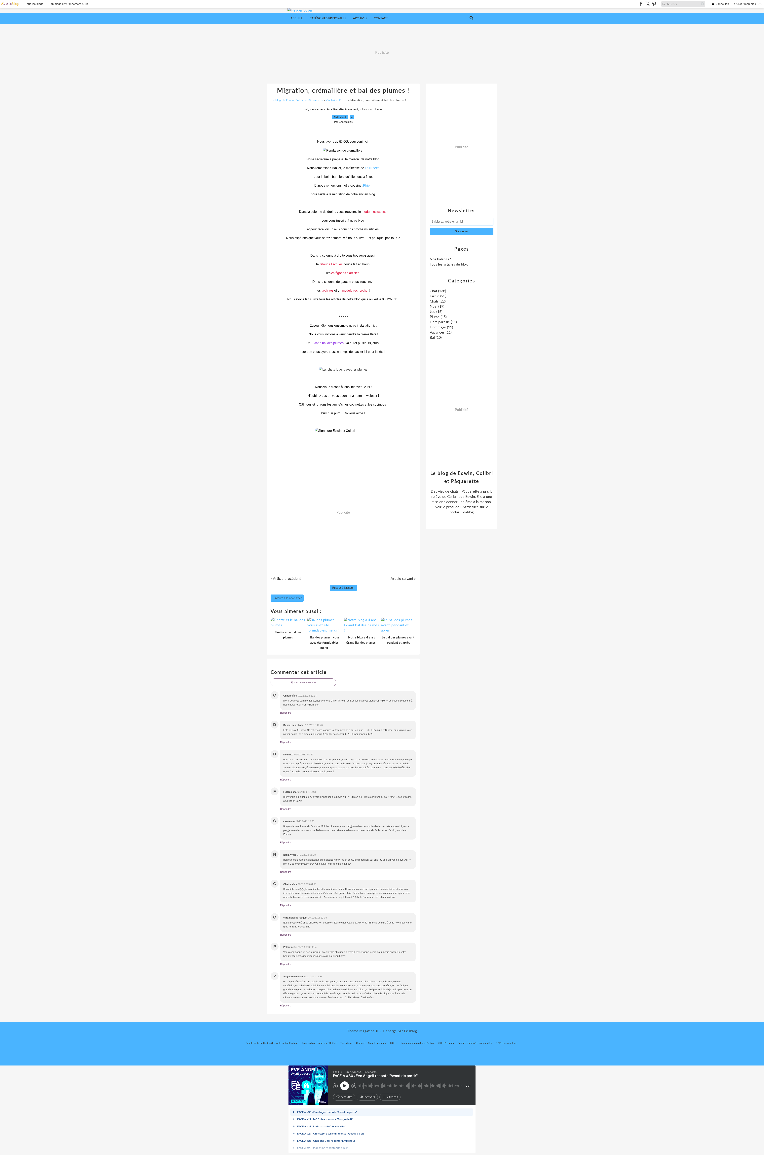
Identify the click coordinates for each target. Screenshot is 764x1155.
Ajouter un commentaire (303, 682)
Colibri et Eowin (336, 100)
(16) (436, 312)
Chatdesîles (469, 507)
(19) (437, 306)
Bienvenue (316, 109)
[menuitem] (296, 18)
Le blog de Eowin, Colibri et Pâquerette (297, 100)
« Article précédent (286, 579)
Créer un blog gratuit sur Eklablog (319, 1043)
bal (306, 109)
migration (366, 109)
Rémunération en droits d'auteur (418, 1043)
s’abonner (346, 1097)
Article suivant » (403, 579)
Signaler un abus (377, 1043)
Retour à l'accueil (343, 587)
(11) (443, 322)
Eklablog (410, 1031)
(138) (438, 291)
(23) (438, 296)
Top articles (346, 1043)
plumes (377, 109)
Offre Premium (446, 1043)
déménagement (348, 109)
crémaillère (330, 109)
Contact (381, 18)
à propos (392, 1097)
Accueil (296, 18)
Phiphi (367, 185)
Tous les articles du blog (449, 264)
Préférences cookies (506, 1043)
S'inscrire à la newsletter (287, 598)
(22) (438, 301)
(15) (438, 317)
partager (369, 1097)
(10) (436, 338)
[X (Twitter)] (647, 4)
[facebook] (640, 4)
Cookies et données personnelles (475, 1043)
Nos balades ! (440, 259)
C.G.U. (393, 1043)
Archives (360, 18)
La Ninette (372, 168)
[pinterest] (654, 4)
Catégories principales (328, 18)
